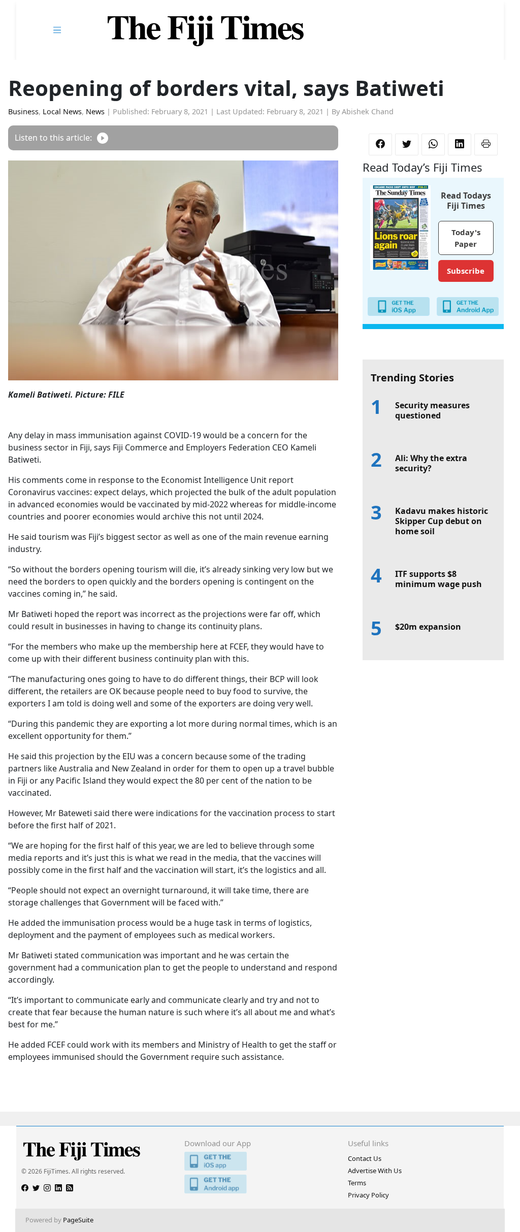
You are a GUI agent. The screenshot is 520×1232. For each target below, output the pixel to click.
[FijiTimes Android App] (259, 1184)
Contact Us (364, 1158)
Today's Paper (465, 238)
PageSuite (78, 1219)
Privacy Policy (368, 1194)
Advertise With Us (375, 1170)
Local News (62, 111)
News (95, 111)
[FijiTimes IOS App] (259, 1161)
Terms (357, 1182)
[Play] (102, 137)
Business (23, 111)
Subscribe (465, 271)
